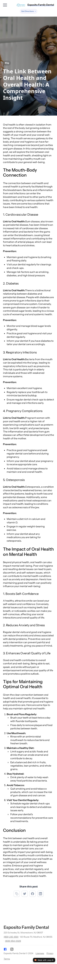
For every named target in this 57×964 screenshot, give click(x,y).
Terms (7, 958)
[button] (28, 11)
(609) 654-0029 (13, 941)
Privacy (50, 953)
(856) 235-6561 (11, 936)
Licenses (40, 953)
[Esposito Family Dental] (21, 5)
